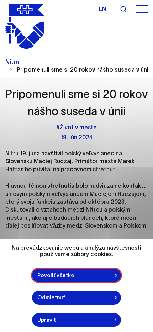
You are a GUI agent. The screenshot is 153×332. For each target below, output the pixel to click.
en (102, 9)
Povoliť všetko (55, 275)
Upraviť (46, 320)
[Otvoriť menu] (142, 9)
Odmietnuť (51, 297)
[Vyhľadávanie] (123, 9)
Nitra (12, 61)
